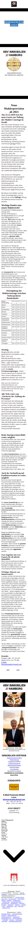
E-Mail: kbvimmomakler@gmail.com (11, 663)
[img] (14, 4)
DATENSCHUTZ (6, 908)
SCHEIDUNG (19, 920)
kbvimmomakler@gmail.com (14, 799)
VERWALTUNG (6, 902)
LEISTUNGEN (21, 899)
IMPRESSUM (10, 906)
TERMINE (17, 905)
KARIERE (23, 905)
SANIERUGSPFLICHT (6, 917)
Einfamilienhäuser (14, 763)
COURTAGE (4, 921)
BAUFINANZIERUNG (16, 902)
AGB (16, 906)
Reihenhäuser (14, 760)
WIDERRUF (10, 905)
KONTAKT (21, 903)
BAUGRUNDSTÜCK (6, 918)
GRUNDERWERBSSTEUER (15, 921)
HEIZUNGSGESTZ (12, 915)
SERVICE (3, 900)
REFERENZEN (14, 903)
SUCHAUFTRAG (5, 903)
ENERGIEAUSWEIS (6, 914)
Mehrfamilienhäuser (14, 765)
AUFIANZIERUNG (17, 918)
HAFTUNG (20, 906)
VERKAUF (9, 900)
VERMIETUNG (16, 900)
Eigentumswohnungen (14, 758)
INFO (3, 906)
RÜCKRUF (3, 905)
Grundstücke (14, 769)
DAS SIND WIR (12, 899)
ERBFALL (12, 920)
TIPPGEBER (5, 920)
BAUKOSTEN (16, 917)
